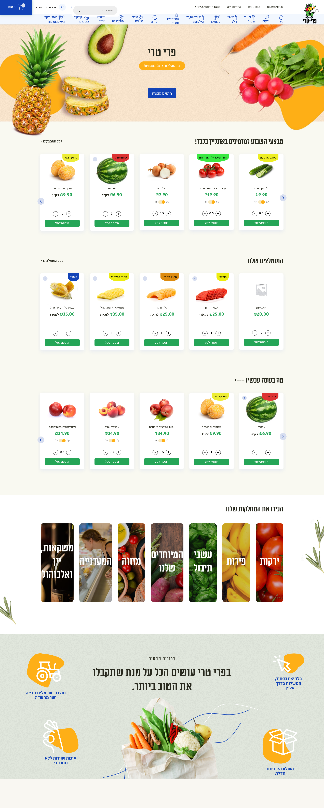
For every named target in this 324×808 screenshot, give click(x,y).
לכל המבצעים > (51, 142)
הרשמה (51, 7)
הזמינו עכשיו (162, 94)
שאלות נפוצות (275, 7)
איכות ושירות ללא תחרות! (60, 761)
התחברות (39, 7)
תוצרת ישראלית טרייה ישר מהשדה (46, 695)
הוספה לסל (261, 223)
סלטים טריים (101, 19)
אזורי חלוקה (234, 7)
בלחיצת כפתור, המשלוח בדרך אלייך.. (288, 684)
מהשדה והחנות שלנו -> (207, 7)
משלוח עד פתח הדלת (280, 771)
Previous (283, 197)
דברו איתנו (254, 7)
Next (40, 201)
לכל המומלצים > (52, 261)
